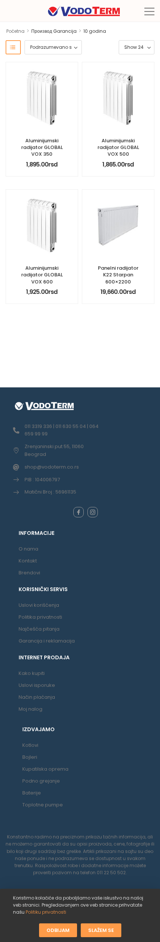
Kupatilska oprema (45, 769)
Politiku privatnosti (46, 912)
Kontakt (28, 560)
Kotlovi (30, 745)
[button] (149, 11)
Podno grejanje (41, 780)
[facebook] (78, 512)
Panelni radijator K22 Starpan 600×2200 (118, 274)
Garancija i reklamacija (47, 640)
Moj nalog (30, 709)
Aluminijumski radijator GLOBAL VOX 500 (118, 147)
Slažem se (101, 929)
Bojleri (29, 757)
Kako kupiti (32, 673)
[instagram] (92, 512)
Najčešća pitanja (39, 628)
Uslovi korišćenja (39, 605)
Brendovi (29, 572)
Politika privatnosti (40, 617)
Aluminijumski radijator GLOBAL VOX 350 (42, 147)
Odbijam (58, 929)
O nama (28, 548)
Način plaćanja (37, 697)
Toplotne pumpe (42, 804)
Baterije (31, 792)
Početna (15, 31)
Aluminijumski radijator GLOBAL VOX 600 (42, 274)
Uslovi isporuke (37, 685)
